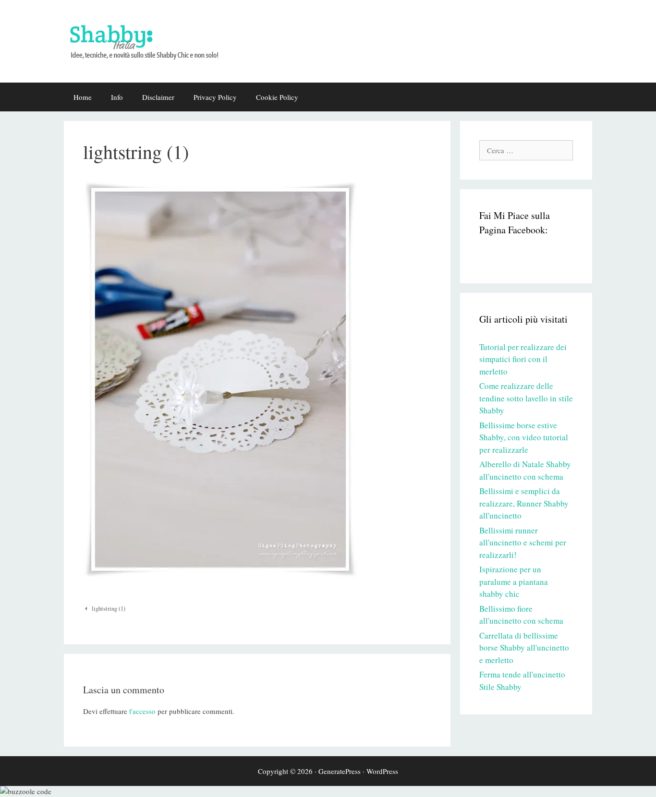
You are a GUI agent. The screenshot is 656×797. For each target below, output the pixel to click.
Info (117, 97)
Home (82, 97)
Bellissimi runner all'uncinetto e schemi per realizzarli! (522, 542)
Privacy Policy (215, 97)
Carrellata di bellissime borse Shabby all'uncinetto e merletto (524, 647)
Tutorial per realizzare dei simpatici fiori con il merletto (523, 359)
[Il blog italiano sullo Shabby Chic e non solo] (150, 40)
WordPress (382, 771)
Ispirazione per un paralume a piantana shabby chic (513, 581)
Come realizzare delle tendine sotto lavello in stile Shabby (526, 398)
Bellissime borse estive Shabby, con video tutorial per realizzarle (523, 437)
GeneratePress (339, 771)
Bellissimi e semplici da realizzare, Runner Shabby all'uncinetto (524, 503)
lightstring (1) (108, 608)
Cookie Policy (277, 97)
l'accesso (142, 711)
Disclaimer (158, 97)
